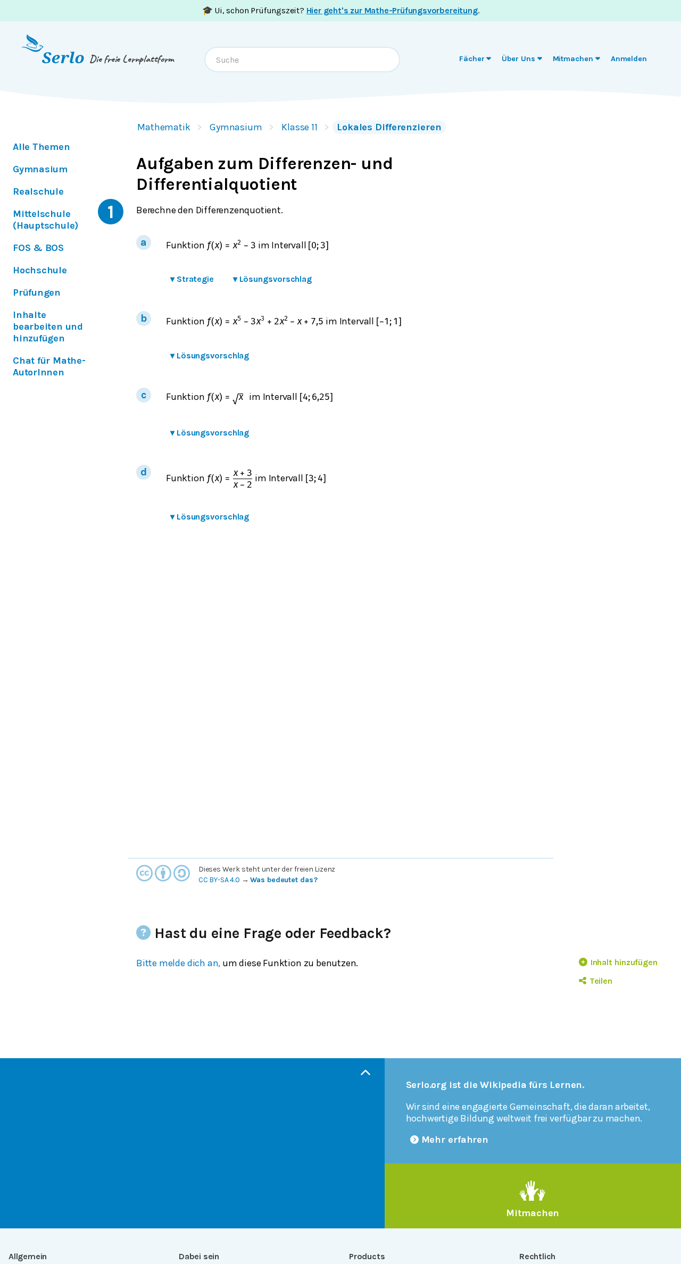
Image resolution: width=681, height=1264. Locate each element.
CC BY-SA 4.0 (219, 879)
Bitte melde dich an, (178, 963)
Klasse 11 (299, 127)
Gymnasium (236, 127)
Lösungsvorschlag (272, 279)
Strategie (192, 279)
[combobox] (302, 59)
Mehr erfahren (455, 1139)
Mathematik (163, 127)
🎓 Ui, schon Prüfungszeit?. (340, 10)
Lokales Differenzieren (389, 127)
